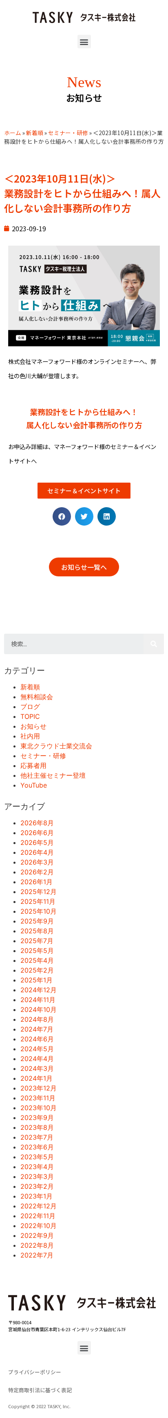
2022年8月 (37, 1245)
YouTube (33, 785)
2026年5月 (37, 842)
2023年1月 (36, 1196)
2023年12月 (38, 1088)
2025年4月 (37, 960)
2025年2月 (37, 970)
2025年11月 (37, 901)
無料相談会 (36, 697)
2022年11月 (37, 1216)
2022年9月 (37, 1235)
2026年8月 (37, 823)
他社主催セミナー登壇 (53, 775)
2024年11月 (37, 1000)
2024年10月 (38, 1009)
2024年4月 (37, 1058)
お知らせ (33, 726)
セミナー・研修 (68, 133)
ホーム (12, 133)
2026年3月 (37, 862)
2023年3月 (37, 1176)
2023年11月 (37, 1098)
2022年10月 (38, 1226)
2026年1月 (36, 882)
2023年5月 (37, 1157)
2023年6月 (37, 1147)
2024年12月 (38, 990)
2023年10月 (38, 1108)
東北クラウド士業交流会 (56, 746)
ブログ (30, 706)
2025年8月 (37, 931)
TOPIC (30, 716)
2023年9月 (37, 1117)
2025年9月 (37, 921)
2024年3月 (37, 1068)
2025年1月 (36, 980)
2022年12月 (38, 1206)
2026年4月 (37, 852)
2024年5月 (37, 1049)
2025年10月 (38, 911)
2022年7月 (36, 1255)
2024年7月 (36, 1029)
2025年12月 (38, 891)
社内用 (30, 736)
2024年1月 (36, 1078)
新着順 (34, 133)
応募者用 (33, 765)
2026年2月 (37, 872)
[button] (84, 41)
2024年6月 (37, 1039)
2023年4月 (37, 1167)
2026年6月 (37, 833)
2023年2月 (37, 1186)
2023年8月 (37, 1127)
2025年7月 (36, 941)
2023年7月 (36, 1137)
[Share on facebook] (62, 516)
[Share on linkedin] (106, 516)
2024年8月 (37, 1019)
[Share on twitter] (84, 516)
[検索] (154, 644)
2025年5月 (37, 950)
